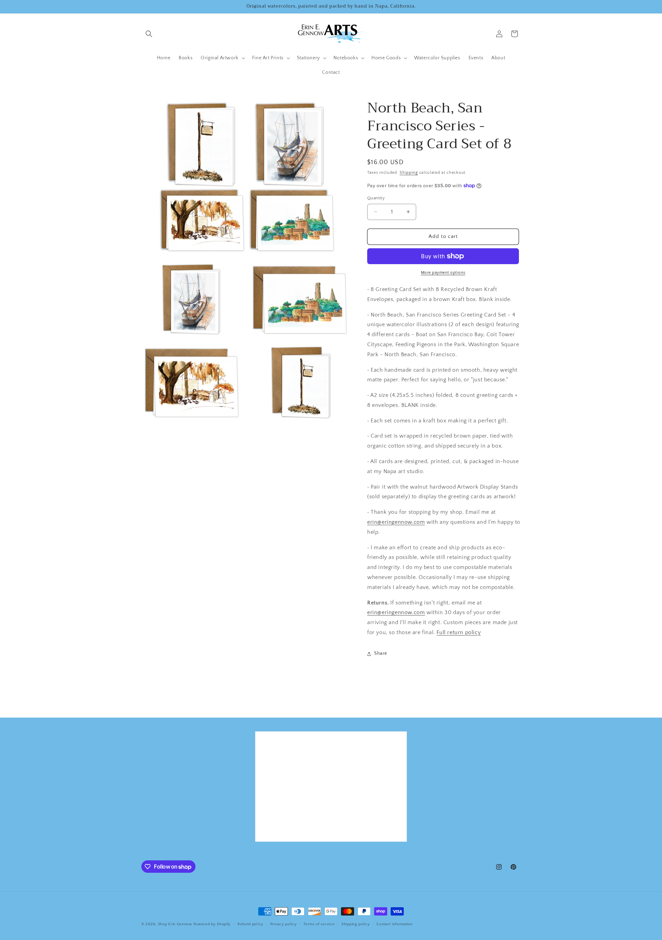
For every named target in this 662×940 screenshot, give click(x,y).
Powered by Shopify (212, 924)
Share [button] (380, 653)
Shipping (409, 172)
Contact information (394, 924)
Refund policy (250, 924)
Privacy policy (283, 924)
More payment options (443, 272)
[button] (149, 33)
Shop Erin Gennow (175, 924)
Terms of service (318, 924)
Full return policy (459, 632)
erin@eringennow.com (396, 522)
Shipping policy (355, 924)
